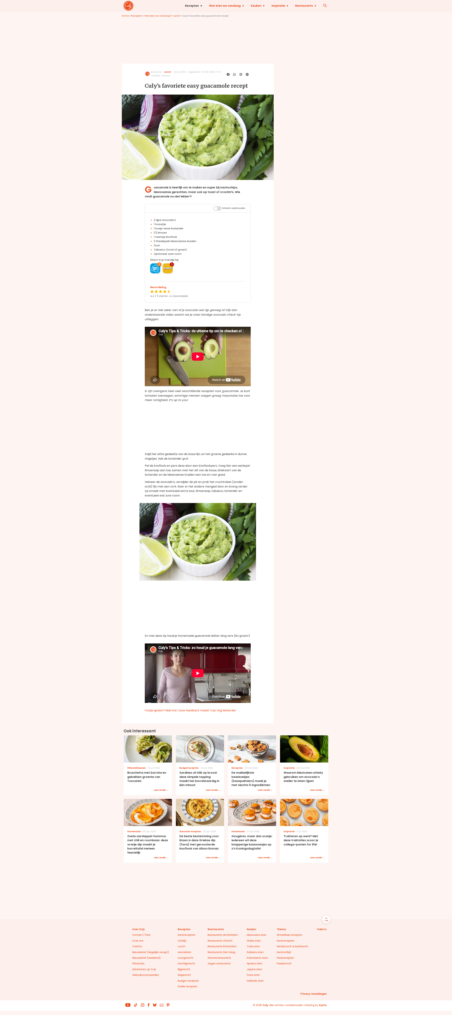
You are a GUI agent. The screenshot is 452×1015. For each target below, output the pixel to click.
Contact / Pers (141, 935)
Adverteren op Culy (144, 969)
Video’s (322, 929)
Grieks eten (254, 940)
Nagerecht (184, 975)
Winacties (138, 963)
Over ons (137, 940)
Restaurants (304, 6)
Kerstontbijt (284, 952)
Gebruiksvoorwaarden (145, 975)
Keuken (256, 6)
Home (125, 15)
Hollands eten (255, 981)
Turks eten (253, 946)
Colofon (137, 946)
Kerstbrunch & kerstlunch (292, 946)
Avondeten (184, 952)
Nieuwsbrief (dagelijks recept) (150, 952)
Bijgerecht (184, 969)
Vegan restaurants (219, 963)
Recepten (192, 6)
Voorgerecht (185, 958)
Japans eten (254, 969)
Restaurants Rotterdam (222, 946)
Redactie (156, 71)
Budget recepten (188, 981)
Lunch (177, 15)
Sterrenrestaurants (219, 958)
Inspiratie (278, 6)
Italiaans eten (255, 952)
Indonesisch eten (257, 958)
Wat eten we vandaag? (157, 15)
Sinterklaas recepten (289, 935)
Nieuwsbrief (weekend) (146, 958)
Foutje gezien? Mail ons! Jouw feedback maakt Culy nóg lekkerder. (191, 710)
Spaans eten (254, 963)
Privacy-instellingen (314, 994)
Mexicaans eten (256, 935)
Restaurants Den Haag (221, 952)
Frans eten (253, 975)
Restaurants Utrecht (220, 940)
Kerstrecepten (186, 935)
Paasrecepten (285, 958)
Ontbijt (182, 940)
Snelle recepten (187, 986)
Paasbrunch (284, 963)
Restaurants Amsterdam (223, 935)
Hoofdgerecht (186, 963)
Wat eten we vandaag (225, 6)
